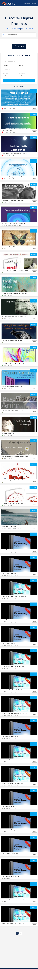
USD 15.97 (33, 674)
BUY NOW (34, 108)
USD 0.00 (33, 91)
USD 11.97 (33, 580)
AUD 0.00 (33, 184)
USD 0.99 (33, 510)
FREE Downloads (12, 29)
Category (20, 46)
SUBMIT (19, 80)
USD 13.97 (33, 767)
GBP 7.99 (33, 207)
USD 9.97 (33, 534)
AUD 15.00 (33, 487)
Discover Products (30, 4)
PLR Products (27, 29)
